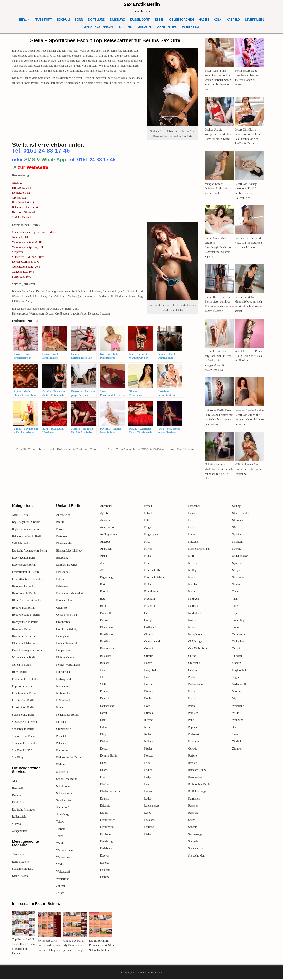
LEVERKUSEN (254, 19)
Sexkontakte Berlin (23, 728)
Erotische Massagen (23, 809)
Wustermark (63, 878)
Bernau (60, 529)
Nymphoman (195, 634)
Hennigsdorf (63, 636)
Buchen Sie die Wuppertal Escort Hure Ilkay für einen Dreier (218, 134)
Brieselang (62, 557)
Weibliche (238, 705)
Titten (235, 605)
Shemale (193, 841)
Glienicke (61, 607)
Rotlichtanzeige (197, 791)
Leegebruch (63, 671)
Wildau (60, 864)
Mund (191, 577)
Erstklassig (106, 841)
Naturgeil (193, 598)
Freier (147, 584)
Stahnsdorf (62, 807)
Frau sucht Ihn (152, 570)
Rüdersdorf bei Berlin (69, 757)
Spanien (237, 534)
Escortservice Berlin (24, 564)
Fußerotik (150, 605)
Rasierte (192, 755)
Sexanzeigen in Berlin (25, 721)
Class (103, 677)
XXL (235, 727)
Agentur (105, 513)
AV (102, 570)
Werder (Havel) (65, 850)
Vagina (236, 677)
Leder (147, 798)
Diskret (104, 741)
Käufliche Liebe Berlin (25, 643)
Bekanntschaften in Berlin (27, 536)
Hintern (148, 691)
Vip (234, 698)
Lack (147, 762)
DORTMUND (96, 19)
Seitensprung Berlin (23, 714)
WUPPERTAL (191, 27)
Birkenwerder (64, 543)
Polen (191, 705)
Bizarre (104, 620)
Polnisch (193, 712)
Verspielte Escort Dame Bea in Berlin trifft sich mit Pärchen (248, 356)
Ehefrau (104, 784)
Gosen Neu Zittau (66, 614)
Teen (235, 591)
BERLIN (24, 19)
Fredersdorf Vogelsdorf (69, 593)
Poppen (192, 727)
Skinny (236, 506)
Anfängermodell (109, 534)
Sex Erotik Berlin (141, 4)
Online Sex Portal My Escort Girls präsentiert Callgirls (74, 945)
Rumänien (194, 798)
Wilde (235, 712)
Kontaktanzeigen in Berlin (27, 650)
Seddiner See (63, 800)
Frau (147, 563)
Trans (235, 627)
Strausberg (62, 814)
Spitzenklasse (240, 555)
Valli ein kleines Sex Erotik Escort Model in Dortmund (248, 469)
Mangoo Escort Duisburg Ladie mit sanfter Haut (216, 188)
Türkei (236, 648)
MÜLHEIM (126, 27)
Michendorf (63, 686)
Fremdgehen (151, 591)
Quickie (192, 748)
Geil (146, 613)
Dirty (103, 734)
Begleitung (106, 577)
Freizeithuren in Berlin (25, 572)
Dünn (103, 762)
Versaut (236, 691)
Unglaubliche (240, 670)
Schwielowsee (64, 793)
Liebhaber (194, 506)
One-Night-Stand (198, 648)
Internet (148, 719)
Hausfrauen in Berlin (24, 593)
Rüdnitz (60, 764)
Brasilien (105, 641)
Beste (103, 584)
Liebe (147, 834)
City (102, 670)
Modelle (193, 563)
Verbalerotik (239, 684)
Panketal (61, 736)
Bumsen (104, 662)
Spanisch (237, 541)
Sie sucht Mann (197, 855)
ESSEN (159, 19)
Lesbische (150, 820)
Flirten (148, 548)
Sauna (191, 820)
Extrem (104, 877)
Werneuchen (63, 857)
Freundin (149, 598)
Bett (102, 598)
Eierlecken (18, 802)
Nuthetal (61, 721)
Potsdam (61, 743)
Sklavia (16, 823)
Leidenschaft (151, 805)
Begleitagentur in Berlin (26, 522)
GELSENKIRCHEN (181, 19)
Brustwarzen (107, 648)
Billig (103, 605)
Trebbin (60, 828)
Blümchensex (108, 627)
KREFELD (233, 19)
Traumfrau (238, 634)
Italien (148, 734)
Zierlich (237, 741)
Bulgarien (105, 655)
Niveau (192, 620)
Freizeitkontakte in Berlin (27, 579)
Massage (193, 541)
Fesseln (148, 506)
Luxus (191, 527)
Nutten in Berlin (21, 664)
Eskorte (104, 862)
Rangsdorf (62, 750)
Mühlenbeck (63, 700)
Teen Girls (18, 854)
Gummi (148, 648)
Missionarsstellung (199, 548)
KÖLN (218, 19)
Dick (103, 719)
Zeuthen (61, 885)
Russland (193, 812)
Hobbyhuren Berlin (23, 607)
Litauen (192, 513)
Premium (193, 741)
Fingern (148, 527)
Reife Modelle (20, 861)
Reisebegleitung (197, 769)
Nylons (192, 627)
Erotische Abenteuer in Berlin (29, 550)
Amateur (105, 520)
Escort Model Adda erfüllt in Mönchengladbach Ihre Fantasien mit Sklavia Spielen (218, 247)
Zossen (60, 893)
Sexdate (192, 827)
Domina (16, 795)
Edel (102, 777)
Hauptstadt (150, 670)
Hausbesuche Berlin (23, 586)
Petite (191, 691)
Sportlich (237, 563)
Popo (191, 719)
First (147, 541)
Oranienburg (63, 728)
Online (192, 655)
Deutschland (107, 705)
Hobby (148, 698)
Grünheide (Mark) (66, 629)
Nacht (191, 591)
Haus (147, 677)
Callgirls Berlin (21, 543)
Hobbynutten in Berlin (25, 622)
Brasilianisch (107, 634)
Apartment (106, 548)
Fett (146, 520)
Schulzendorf (64, 786)
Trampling (238, 620)
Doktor (104, 748)
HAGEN (204, 19)
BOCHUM (63, 19)
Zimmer (237, 748)
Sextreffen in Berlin (23, 736)
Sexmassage (195, 834)
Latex (147, 784)
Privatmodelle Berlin (24, 693)
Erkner (60, 579)
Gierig (148, 620)
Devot (103, 712)
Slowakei (237, 520)
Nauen (60, 707)
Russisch (193, 805)
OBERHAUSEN (167, 27)
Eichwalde (62, 572)
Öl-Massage (195, 641)
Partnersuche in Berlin (25, 679)
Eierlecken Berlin (110, 791)
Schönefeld (62, 771)
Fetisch (148, 513)
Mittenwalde (63, 693)
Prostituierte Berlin (23, 707)
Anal (15, 780)
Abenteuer (106, 506)
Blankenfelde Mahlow (69, 550)
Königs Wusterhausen (68, 664)
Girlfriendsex (152, 627)
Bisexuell (17, 788)
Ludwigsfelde (64, 679)
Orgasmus (194, 662)
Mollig (192, 570)
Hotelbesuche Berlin (24, 636)
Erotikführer (107, 820)
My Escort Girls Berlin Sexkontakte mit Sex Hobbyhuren (50, 945)
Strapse (236, 570)
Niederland (194, 613)
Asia (102, 563)
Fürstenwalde (64, 600)
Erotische (105, 834)
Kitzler (148, 748)
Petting (192, 698)
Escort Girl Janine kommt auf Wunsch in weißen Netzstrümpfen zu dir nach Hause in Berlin (218, 80)
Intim (147, 727)
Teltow (60, 821)
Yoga (235, 734)
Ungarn (236, 662)
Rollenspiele (19, 816)
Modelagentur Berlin (24, 657)
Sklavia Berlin (240, 513)
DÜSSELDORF (140, 19)
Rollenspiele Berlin (199, 784)
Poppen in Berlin (22, 686)
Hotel (147, 705)
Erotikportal (107, 827)
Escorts (104, 855)
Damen (104, 691)
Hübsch (148, 712)
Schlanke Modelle (22, 868)
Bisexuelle (106, 613)
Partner (192, 677)
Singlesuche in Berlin (24, 743)
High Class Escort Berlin (26, 600)
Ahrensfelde (63, 514)
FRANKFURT (43, 19)
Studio (236, 584)
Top (234, 613)
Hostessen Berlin (21, 629)
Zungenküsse (19, 831)
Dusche (104, 769)
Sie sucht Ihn (195, 848)
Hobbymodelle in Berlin (26, 614)
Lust (190, 520)
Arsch (103, 555)
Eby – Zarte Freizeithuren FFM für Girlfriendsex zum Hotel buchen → (153, 449)
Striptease (238, 577)
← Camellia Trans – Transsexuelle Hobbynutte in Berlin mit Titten (54, 449)
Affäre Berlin (20, 514)
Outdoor (193, 670)
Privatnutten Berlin (23, 700)
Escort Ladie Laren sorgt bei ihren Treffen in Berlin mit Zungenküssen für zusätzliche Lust (218, 361)
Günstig (148, 655)
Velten (59, 835)
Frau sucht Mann (154, 577)
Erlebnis (105, 805)
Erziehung (106, 848)
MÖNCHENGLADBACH (98, 27)
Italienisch (150, 741)
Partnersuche (195, 684)
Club (103, 684)
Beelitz (60, 522)
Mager (192, 534)
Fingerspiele (151, 534)
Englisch (105, 798)
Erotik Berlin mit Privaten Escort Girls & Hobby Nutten (101, 945)
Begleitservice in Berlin (26, 529)
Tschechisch (239, 641)
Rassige (192, 762)
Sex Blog (17, 757)
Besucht (104, 591)
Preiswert (193, 734)
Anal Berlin (107, 527)
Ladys (147, 777)
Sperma (236, 548)
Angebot (105, 541)
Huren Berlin (19, 671)
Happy (148, 662)
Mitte (191, 555)
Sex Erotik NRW (22, 750)
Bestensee (61, 536)
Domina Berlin (108, 755)
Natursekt (193, 605)
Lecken (148, 791)
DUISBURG (117, 19)
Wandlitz (61, 843)
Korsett (148, 755)
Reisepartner (195, 777)
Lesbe (147, 812)
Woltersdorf (63, 871)
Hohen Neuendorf (66, 643)
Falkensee (62, 586)
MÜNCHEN (145, 27)
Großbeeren (63, 622)
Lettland (149, 827)
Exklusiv (105, 870)
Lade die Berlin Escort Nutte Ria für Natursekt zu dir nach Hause (248, 243)
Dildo (103, 727)
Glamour (149, 634)
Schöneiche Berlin (66, 778)
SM (234, 527)
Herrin (148, 684)
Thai (235, 598)
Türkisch (237, 655)
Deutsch (104, 698)
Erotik (104, 812)
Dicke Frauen (20, 876)
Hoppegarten (63, 650)
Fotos (147, 555)
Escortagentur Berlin (24, 557)
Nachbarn (193, 584)
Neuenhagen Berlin (67, 714)
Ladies (148, 769)
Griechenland (152, 641)
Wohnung (237, 719)
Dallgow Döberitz (66, 564)
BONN (79, 19)
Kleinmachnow (65, 657)
